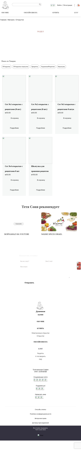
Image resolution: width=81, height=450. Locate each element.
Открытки (40, 336)
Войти (59, 5)
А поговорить (40, 356)
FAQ (40, 359)
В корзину (15, 118)
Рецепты (40, 353)
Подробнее (14, 128)
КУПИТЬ (56, 12)
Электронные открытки (40, 333)
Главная (3, 20)
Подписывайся (19, 223)
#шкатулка (61, 66)
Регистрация (68, 5)
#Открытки (6, 66)
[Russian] (54, 5)
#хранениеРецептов (48, 66)
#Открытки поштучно (20, 66)
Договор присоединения (40, 423)
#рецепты (35, 66)
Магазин (11, 20)
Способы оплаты (40, 409)
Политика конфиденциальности (40, 414)
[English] (52, 5)
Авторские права (40, 418)
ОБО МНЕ (5, 12)
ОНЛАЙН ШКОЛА (30, 12)
